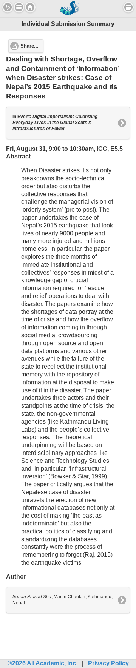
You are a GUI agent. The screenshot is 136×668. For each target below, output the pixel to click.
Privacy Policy (108, 663)
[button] (19, 7)
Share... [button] (29, 46)
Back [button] (7, 7)
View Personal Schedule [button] (128, 7)
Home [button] (30, 7)
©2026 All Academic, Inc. (42, 663)
